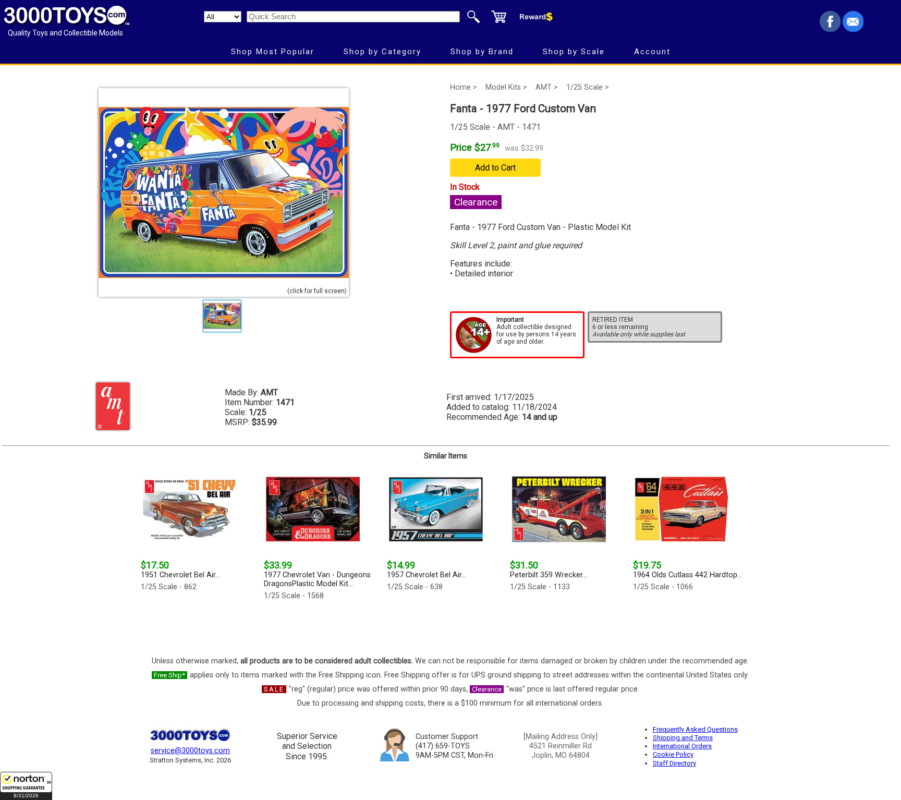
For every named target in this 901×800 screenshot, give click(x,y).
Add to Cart (495, 168)
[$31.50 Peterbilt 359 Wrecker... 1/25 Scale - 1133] (568, 626)
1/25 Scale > (587, 87)
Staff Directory (674, 763)
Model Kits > (506, 87)
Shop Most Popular (272, 51)
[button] (26, 786)
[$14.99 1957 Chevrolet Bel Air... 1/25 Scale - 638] (445, 626)
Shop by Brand (482, 51)
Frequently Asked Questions (695, 729)
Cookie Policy (673, 754)
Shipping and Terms (683, 738)
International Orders (682, 746)
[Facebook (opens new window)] (830, 29)
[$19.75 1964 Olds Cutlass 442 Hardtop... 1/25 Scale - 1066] (691, 626)
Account (652, 51)
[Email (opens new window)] (853, 29)
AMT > (546, 87)
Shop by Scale (574, 51)
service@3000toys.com (190, 750)
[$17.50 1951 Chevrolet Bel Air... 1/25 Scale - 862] (199, 626)
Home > (463, 87)
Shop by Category (382, 51)
